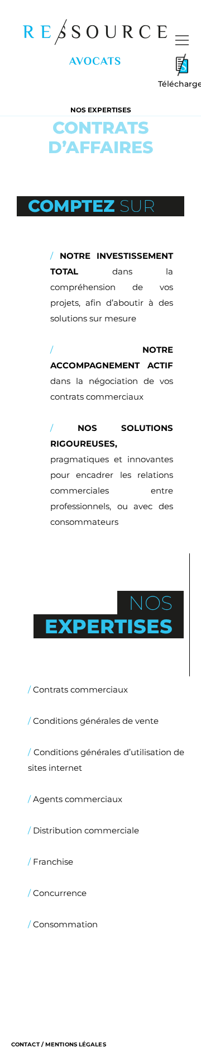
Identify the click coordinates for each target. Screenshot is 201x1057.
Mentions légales (75, 1044)
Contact (25, 1044)
